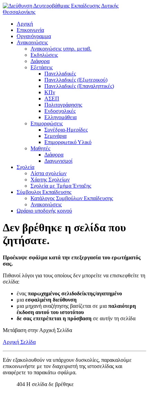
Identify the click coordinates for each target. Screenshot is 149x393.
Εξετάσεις (41, 67)
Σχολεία (25, 167)
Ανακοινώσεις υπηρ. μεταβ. (60, 49)
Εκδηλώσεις (44, 55)
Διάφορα (40, 61)
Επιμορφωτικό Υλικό (67, 142)
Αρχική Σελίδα (19, 342)
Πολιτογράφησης (63, 105)
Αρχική (25, 24)
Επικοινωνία (30, 30)
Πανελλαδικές (60, 74)
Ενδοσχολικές (60, 111)
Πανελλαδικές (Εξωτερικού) (75, 80)
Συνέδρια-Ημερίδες (66, 130)
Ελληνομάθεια (60, 117)
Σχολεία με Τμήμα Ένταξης (60, 186)
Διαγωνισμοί (58, 161)
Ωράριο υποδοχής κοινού (44, 211)
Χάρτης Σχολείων (50, 179)
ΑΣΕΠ (51, 98)
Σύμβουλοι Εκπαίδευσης (44, 192)
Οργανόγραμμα (34, 36)
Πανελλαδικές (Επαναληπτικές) (79, 86)
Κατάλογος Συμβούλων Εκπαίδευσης (71, 198)
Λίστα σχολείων (48, 173)
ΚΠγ (49, 92)
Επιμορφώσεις (46, 123)
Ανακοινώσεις (32, 42)
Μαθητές (40, 148)
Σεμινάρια (55, 136)
